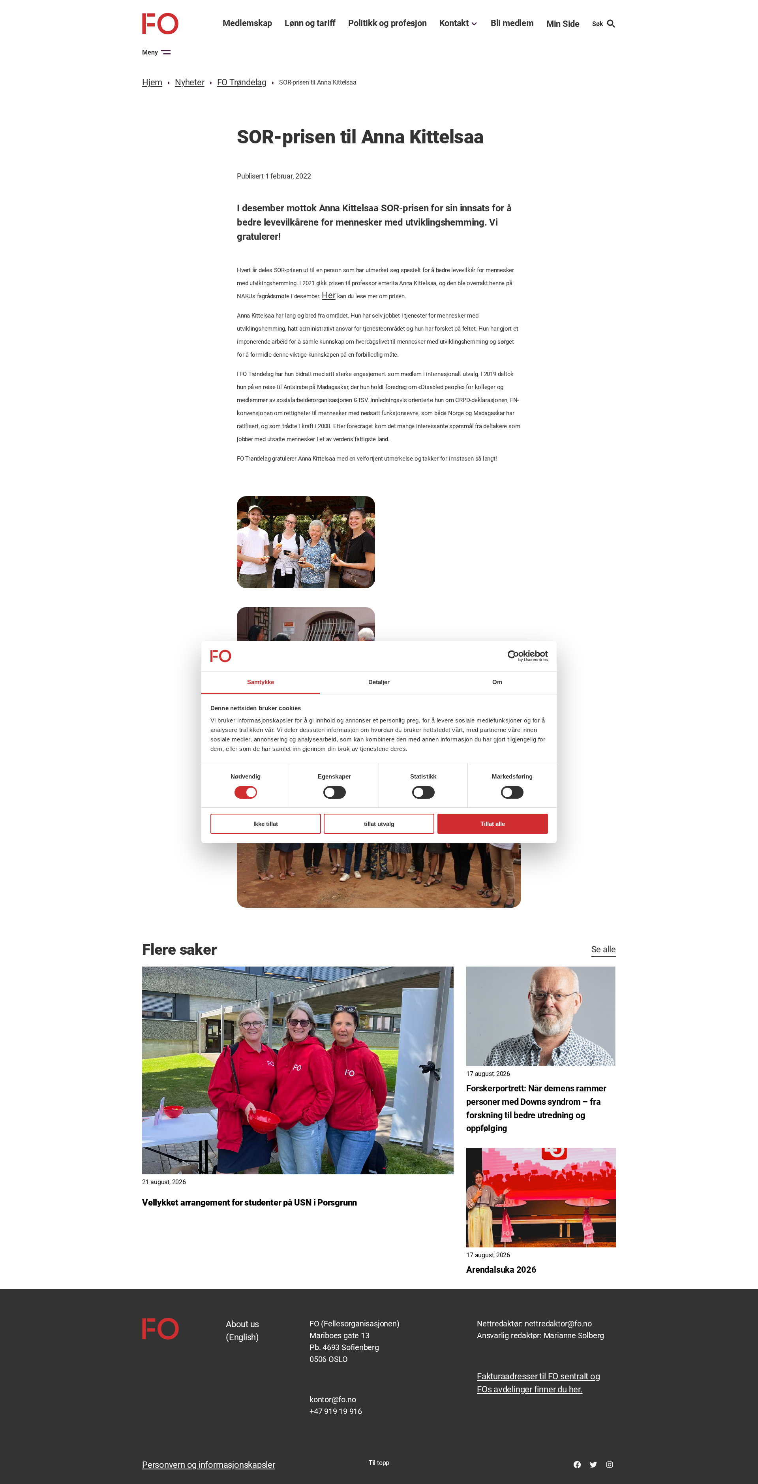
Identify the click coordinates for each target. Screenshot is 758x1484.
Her (328, 295)
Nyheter (189, 82)
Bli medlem (512, 23)
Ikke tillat (265, 823)
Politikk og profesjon (387, 23)
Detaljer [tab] (379, 682)
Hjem (152, 82)
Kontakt (454, 23)
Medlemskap (247, 23)
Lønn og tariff (310, 23)
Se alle (603, 949)
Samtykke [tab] (260, 682)
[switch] (334, 792)
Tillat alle (492, 823)
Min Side (563, 24)
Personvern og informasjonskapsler (208, 1465)
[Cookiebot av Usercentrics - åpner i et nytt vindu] (513, 656)
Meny (150, 52)
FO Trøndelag (241, 82)
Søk (597, 24)
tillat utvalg (379, 823)
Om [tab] (497, 682)
